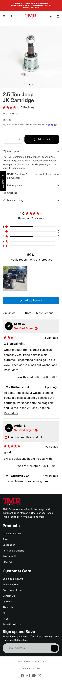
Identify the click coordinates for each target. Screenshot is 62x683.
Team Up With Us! (12, 624)
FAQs (5, 618)
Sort (28, 313)
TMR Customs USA (35, 661)
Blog (5, 612)
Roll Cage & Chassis (13, 550)
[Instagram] (28, 676)
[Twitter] (40, 676)
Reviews (7, 601)
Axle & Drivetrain (12, 533)
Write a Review (38, 301)
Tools (5, 539)
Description (13, 151)
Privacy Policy (10, 584)
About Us (8, 607)
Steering (7, 561)
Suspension (9, 544)
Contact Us (9, 595)
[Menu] (4, 16)
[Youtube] (34, 676)
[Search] (11, 16)
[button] (18, 107)
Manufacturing (15, 200)
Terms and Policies (31, 668)
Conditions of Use (12, 590)
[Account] (50, 16)
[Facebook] (22, 676)
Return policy (14, 185)
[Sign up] (54, 647)
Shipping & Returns (13, 578)
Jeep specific (10, 556)
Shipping (12, 192)
